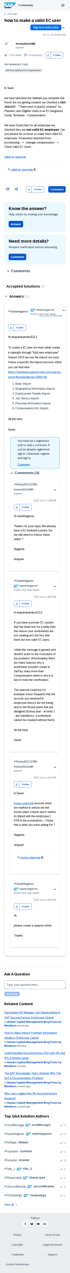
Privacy (17, 1234)
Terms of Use (52, 1234)
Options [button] (63, 27)
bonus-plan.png (23, 803)
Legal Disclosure (52, 1244)
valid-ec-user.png (15, 156)
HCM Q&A (12, 14)
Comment (57, 189)
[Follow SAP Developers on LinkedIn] (44, 1223)
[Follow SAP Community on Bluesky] (31, 1223)
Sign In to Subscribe (46, 27)
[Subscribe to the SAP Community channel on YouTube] (38, 1223)
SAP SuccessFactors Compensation (23, 70)
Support (52, 1254)
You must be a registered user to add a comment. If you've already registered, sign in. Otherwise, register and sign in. (34, 449)
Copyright (17, 1244)
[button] (48, 55)
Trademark (17, 1254)
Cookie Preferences (17, 1264)
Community (25, 5)
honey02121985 (25, 43)
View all (9, 1204)
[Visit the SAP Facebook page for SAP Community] (25, 1223)
